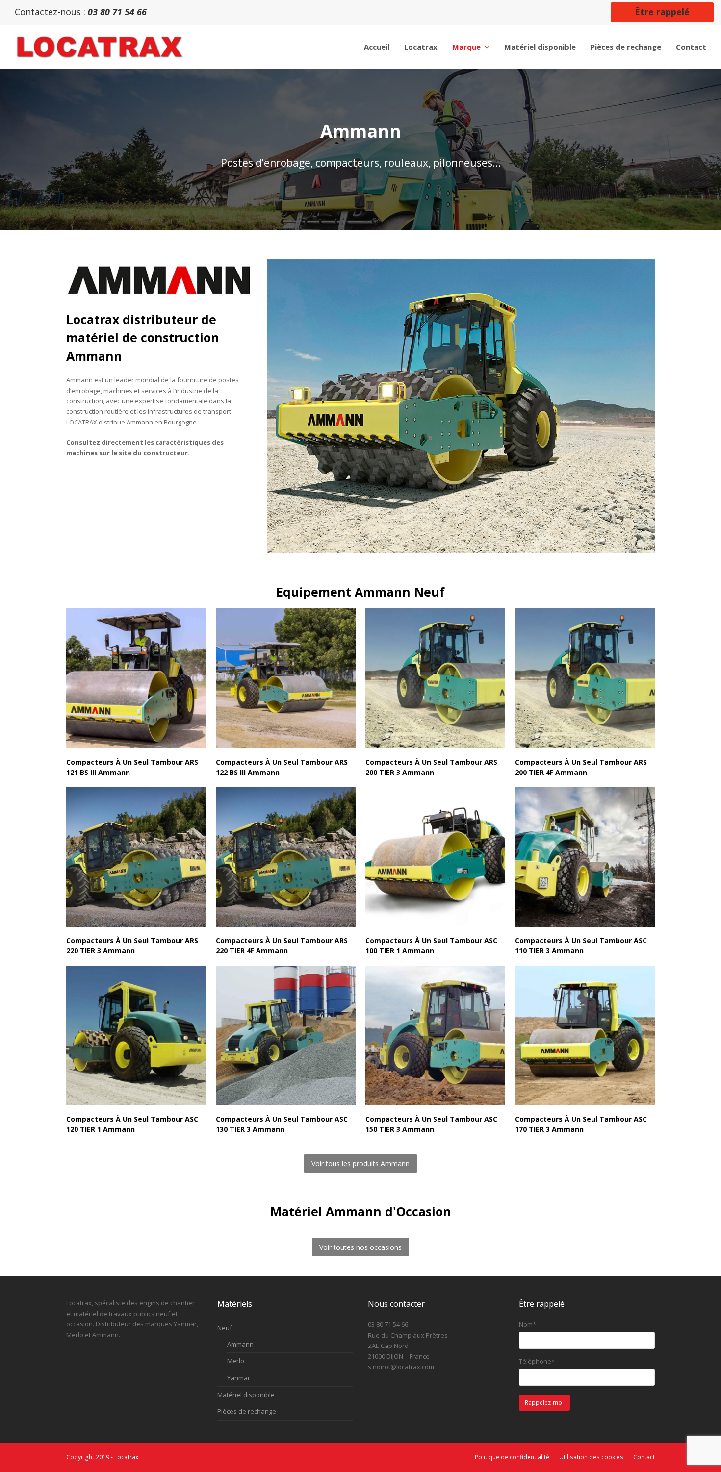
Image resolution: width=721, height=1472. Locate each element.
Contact (644, 1457)
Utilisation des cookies (591, 1457)
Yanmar (238, 1377)
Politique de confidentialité (512, 1457)
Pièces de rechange (246, 1411)
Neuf (224, 1327)
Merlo (235, 1360)
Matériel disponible (246, 1394)
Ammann (240, 1344)
